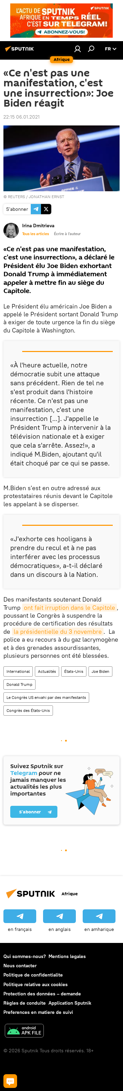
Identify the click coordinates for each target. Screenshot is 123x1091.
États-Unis (73, 671)
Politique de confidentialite (33, 975)
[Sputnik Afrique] (20, 51)
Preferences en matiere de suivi (38, 1012)
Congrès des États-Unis (28, 710)
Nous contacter (20, 965)
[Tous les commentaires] (10, 1081)
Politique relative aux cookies (35, 984)
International (18, 671)
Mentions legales (67, 956)
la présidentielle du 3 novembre (58, 631)
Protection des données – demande (42, 994)
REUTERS (16, 196)
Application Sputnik (70, 1003)
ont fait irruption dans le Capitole (69, 607)
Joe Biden (100, 671)
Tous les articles (35, 233)
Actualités (47, 671)
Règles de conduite (24, 1003)
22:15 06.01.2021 (21, 117)
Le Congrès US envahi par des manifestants (46, 697)
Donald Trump (19, 684)
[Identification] (77, 49)
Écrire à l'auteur (67, 233)
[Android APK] (24, 1031)
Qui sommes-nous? (24, 956)
